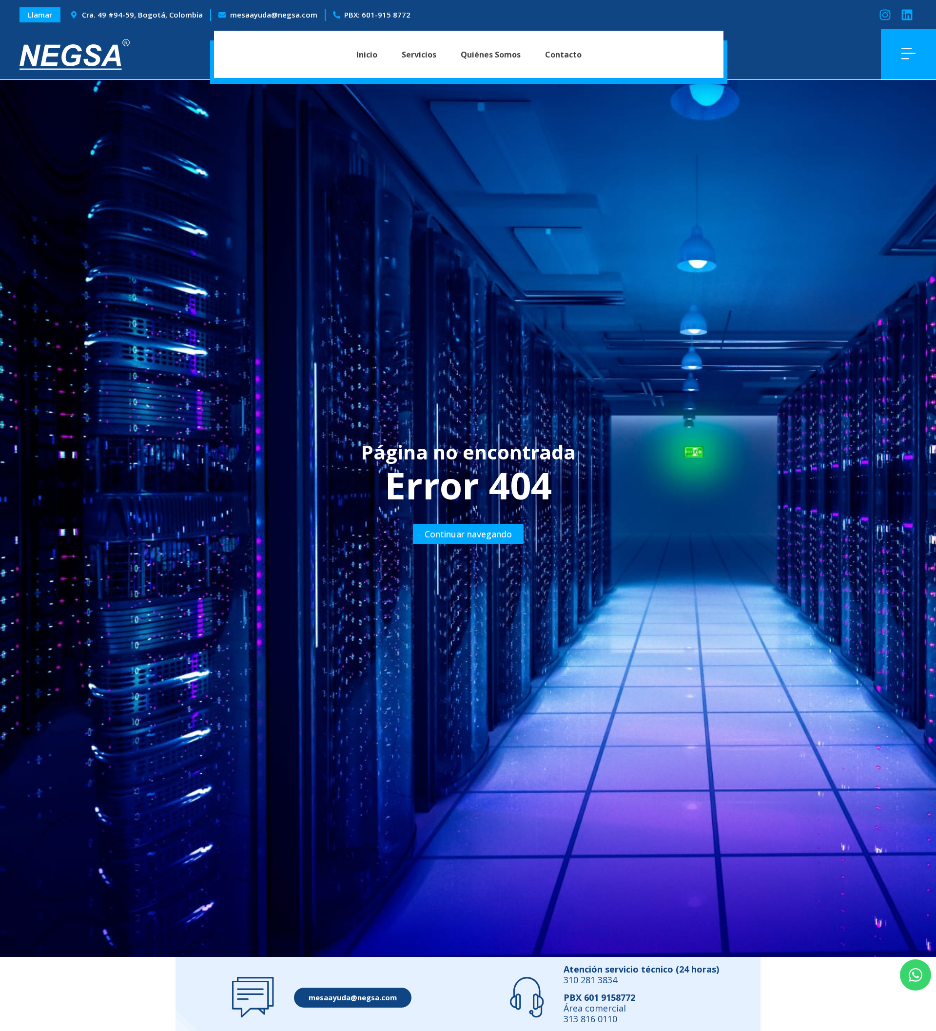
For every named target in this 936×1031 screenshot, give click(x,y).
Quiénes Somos (491, 54)
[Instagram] (885, 14)
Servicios (419, 54)
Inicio (366, 54)
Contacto (563, 54)
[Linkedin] (906, 14)
